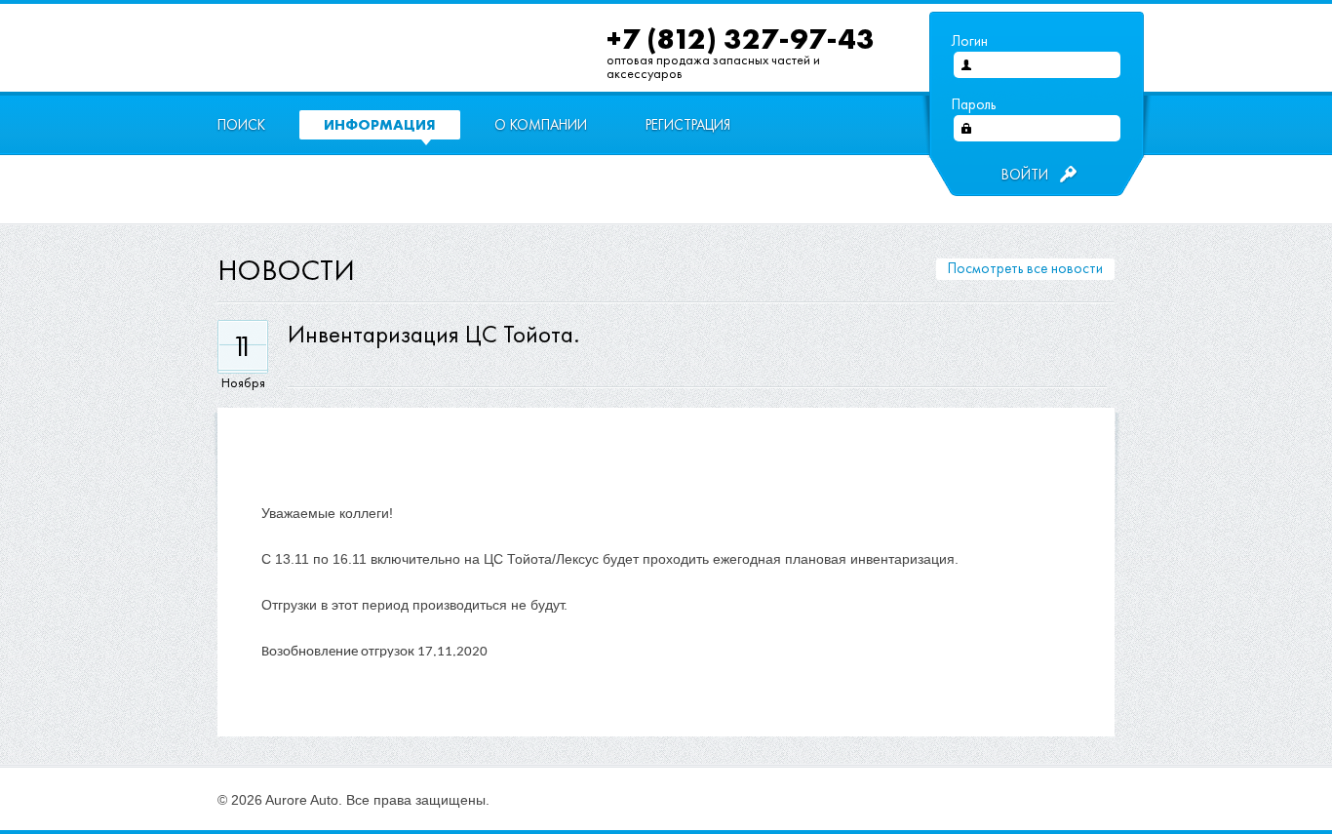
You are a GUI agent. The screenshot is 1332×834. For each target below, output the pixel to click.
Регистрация (688, 125)
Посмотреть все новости (1025, 268)
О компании (540, 125)
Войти (1024, 174)
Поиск (241, 125)
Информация (380, 124)
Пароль (974, 104)
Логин (970, 41)
